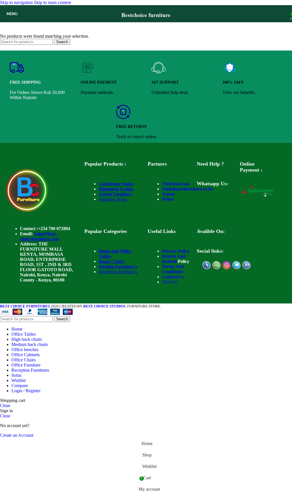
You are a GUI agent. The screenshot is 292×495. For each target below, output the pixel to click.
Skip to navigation (17, 2)
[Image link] (27, 210)
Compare (19, 385)
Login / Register (25, 390)
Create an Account (16, 435)
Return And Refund (173, 259)
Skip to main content (52, 2)
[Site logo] (146, 23)
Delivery (170, 281)
